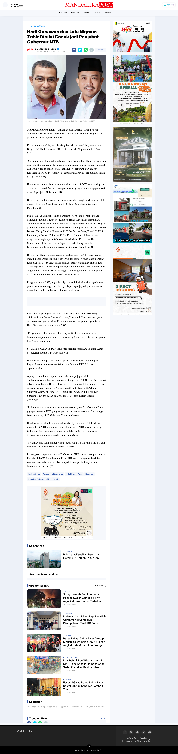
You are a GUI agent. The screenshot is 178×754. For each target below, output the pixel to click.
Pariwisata (75, 12)
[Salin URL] (91, 50)
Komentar (101, 50)
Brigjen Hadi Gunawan (53, 474)
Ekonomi (63, 12)
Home (29, 26)
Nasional (89, 474)
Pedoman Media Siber (131, 741)
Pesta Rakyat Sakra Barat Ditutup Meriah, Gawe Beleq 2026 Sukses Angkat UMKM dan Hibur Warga (84, 642)
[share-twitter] (80, 50)
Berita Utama (34, 474)
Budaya (68, 635)
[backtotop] (89, 747)
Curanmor (69, 613)
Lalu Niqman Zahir (74, 474)
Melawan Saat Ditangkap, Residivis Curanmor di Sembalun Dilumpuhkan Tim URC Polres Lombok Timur (84, 620)
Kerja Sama (147, 741)
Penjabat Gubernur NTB (38, 479)
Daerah (68, 591)
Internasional (110, 12)
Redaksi (143, 738)
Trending (170, 5)
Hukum (97, 12)
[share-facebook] (74, 50)
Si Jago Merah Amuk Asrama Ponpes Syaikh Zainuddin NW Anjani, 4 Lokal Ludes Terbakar (82, 598)
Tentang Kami (132, 738)
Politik (86, 12)
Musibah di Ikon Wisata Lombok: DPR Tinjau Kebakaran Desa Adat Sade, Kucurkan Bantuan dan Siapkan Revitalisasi (83, 664)
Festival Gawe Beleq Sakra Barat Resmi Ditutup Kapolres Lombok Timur (83, 686)
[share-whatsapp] (86, 50)
